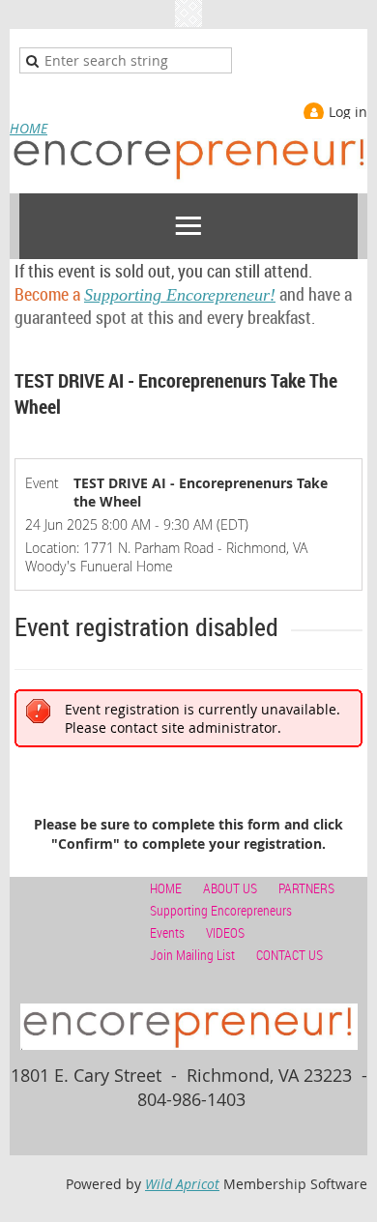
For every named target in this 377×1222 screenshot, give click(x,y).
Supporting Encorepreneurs (221, 910)
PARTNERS (306, 888)
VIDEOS (225, 932)
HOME (28, 128)
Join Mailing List (192, 955)
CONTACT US (289, 955)
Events (167, 932)
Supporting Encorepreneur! (168, 294)
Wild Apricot (182, 1184)
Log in (348, 111)
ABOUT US (230, 888)
